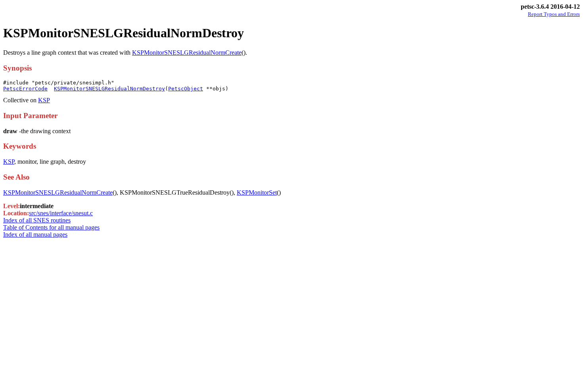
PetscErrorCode (25, 89)
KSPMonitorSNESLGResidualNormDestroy (109, 89)
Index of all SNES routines (37, 220)
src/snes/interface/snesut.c (61, 213)
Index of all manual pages (35, 234)
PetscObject (185, 89)
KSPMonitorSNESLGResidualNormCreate (187, 52)
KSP (44, 100)
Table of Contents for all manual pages (51, 227)
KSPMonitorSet (257, 192)
